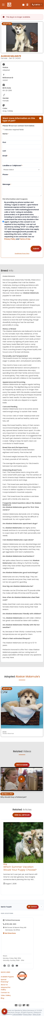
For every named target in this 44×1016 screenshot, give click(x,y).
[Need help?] (4, 1011)
